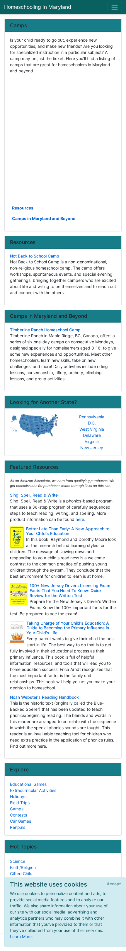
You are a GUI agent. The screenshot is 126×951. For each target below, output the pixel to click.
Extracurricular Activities (33, 790)
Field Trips (20, 802)
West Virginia (91, 429)
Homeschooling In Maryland (37, 7)
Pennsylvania (91, 416)
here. (80, 519)
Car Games (20, 821)
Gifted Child (21, 873)
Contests (18, 814)
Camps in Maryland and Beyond (44, 218)
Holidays (18, 796)
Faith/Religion (23, 867)
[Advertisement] (63, 139)
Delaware (92, 435)
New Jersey (91, 447)
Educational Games (28, 784)
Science (17, 861)
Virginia (92, 441)
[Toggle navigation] (115, 7)
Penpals (17, 827)
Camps (16, 808)
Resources (22, 207)
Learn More (21, 936)
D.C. (92, 422)
